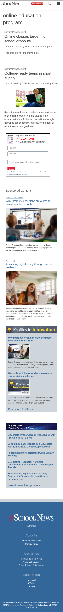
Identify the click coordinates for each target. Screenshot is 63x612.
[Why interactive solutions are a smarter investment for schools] (31, 241)
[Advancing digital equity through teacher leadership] (31, 304)
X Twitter (32, 583)
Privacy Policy (22, 174)
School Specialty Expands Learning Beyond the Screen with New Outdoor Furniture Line (28, 476)
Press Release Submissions (31, 565)
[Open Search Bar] (49, 4)
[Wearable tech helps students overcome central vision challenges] (19, 393)
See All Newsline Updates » (24, 485)
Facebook (31, 580)
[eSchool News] (10, 4)
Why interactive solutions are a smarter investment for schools (29, 339)
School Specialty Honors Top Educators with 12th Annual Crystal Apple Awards (30, 445)
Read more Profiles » (20, 409)
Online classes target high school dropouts (25, 38)
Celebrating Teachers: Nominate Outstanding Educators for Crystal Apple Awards (30, 465)
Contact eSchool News (31, 559)
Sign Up (11, 169)
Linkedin (31, 586)
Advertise (31, 526)
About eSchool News (31, 540)
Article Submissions (32, 562)
